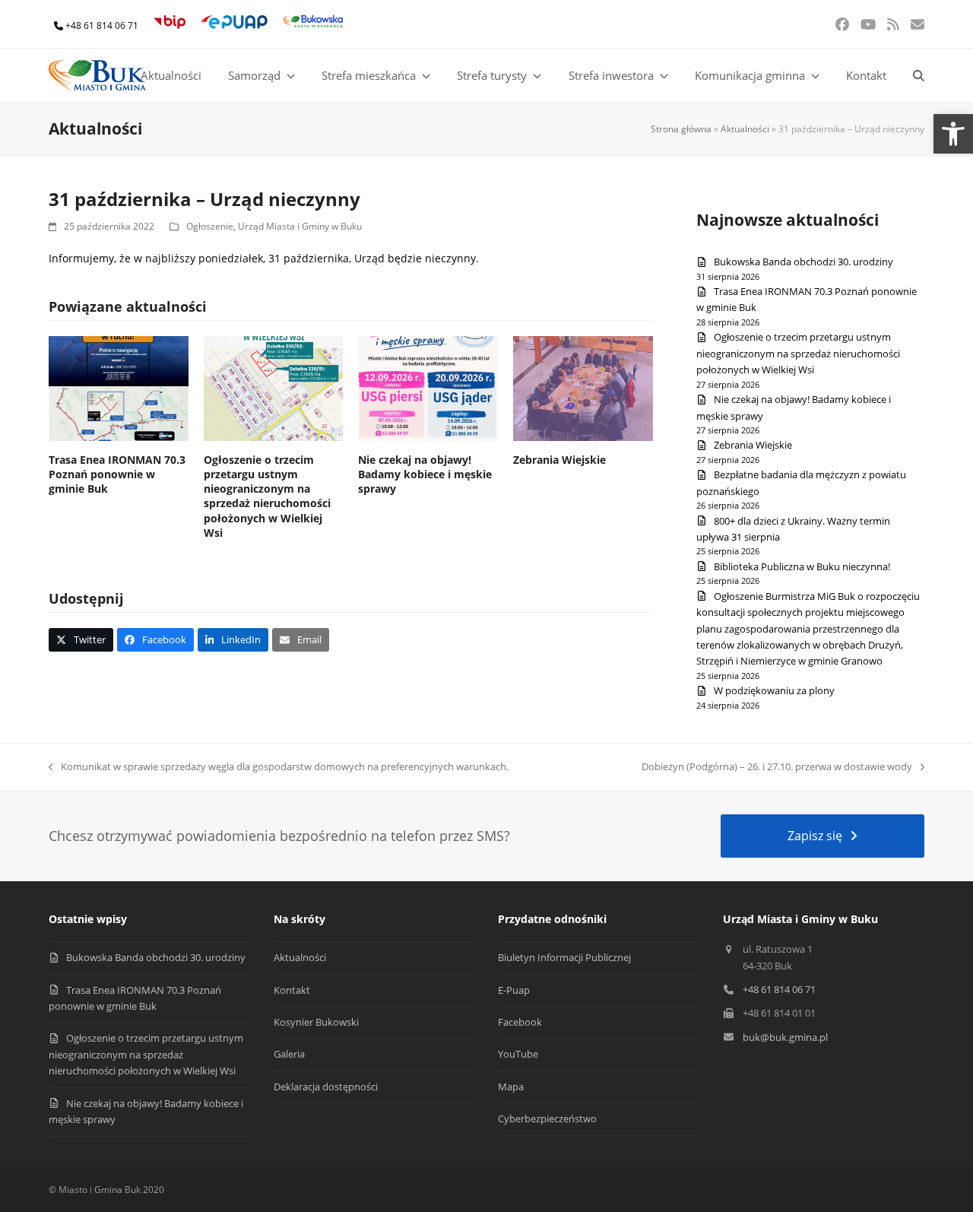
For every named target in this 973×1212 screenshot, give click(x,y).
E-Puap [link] (514, 990)
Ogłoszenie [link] (209, 226)
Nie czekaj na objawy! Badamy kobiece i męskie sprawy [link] (425, 474)
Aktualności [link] (745, 128)
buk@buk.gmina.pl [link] (785, 1037)
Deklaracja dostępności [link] (326, 1086)
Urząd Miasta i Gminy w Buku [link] (300, 226)
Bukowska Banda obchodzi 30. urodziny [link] (803, 261)
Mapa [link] (511, 1086)
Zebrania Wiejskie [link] (559, 459)
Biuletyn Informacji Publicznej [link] (564, 957)
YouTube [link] (518, 1054)
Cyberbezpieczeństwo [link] (547, 1118)
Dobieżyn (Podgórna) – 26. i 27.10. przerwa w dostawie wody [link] (777, 767)
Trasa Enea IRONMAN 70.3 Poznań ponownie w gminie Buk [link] (117, 474)
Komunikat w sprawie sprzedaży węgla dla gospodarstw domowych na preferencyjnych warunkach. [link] (281, 767)
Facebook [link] (520, 1022)
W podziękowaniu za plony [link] (774, 690)
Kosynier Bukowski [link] (316, 1022)
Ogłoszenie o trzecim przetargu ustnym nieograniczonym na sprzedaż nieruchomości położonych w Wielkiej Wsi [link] (267, 496)
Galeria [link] (289, 1054)
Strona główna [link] (681, 128)
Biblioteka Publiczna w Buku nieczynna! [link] (802, 566)
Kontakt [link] (292, 990)
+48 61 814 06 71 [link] (101, 25)
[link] (953, 134)
